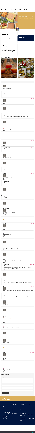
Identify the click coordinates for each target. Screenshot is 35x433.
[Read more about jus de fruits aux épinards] (30, 73)
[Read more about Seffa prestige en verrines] (30, 63)
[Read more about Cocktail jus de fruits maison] (9, 68)
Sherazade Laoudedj (5, 9)
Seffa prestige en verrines (30, 65)
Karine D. (4, 316)
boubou (4, 98)
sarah (3, 140)
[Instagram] (3, 418)
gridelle (4, 247)
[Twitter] (5, 418)
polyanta (4, 223)
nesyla (4, 259)
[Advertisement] (17, 4)
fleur (3, 153)
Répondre (4, 103)
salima (3, 338)
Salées (11, 9)
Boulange (20, 9)
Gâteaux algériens (25, 9)
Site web (3, 389)
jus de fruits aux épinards (30, 75)
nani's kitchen (4, 127)
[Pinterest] (6, 418)
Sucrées (15, 9)
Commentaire (3, 377)
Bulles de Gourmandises (5, 208)
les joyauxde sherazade (6, 147)
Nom (2, 384)
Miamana (4, 300)
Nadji (3, 352)
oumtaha (4, 173)
